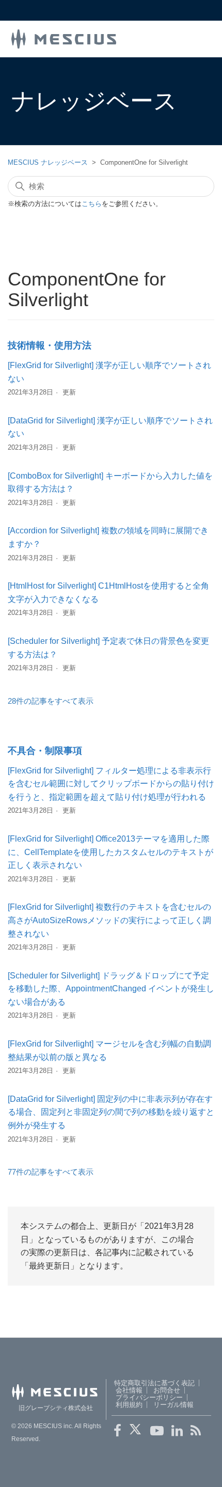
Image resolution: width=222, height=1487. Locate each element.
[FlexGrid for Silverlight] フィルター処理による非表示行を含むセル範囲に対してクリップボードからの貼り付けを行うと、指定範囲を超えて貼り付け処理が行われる (111, 783)
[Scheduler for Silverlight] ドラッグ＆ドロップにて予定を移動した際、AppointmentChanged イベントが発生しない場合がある (111, 988)
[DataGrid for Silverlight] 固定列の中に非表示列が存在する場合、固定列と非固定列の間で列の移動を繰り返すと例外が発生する (111, 1112)
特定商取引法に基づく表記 (154, 1383)
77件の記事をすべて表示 (50, 1171)
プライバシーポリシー (149, 1397)
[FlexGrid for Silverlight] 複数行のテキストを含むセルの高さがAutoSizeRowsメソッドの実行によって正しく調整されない (109, 920)
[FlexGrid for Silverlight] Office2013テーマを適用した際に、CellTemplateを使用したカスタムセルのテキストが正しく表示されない (110, 851)
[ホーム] (64, 38)
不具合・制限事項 (45, 751)
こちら (92, 204)
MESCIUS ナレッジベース (48, 162)
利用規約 (129, 1405)
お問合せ (166, 1390)
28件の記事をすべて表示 (50, 701)
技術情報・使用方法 (49, 345)
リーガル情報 (173, 1405)
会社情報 (129, 1390)
